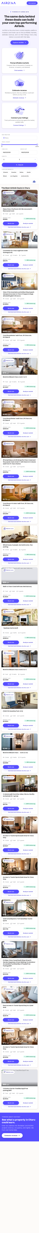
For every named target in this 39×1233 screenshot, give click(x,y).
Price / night (6, 142)
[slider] (2, 144)
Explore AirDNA (19, 43)
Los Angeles (14, 176)
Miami (5, 176)
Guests (4, 156)
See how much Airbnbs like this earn (19, 227)
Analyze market (28, 223)
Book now (11, 223)
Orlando (5, 172)
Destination (6, 134)
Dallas (21, 172)
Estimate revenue (12, 1135)
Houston (13, 172)
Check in (4, 149)
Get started (32, 3)
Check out (23, 149)
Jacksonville (25, 176)
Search (19, 165)
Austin (29, 172)
